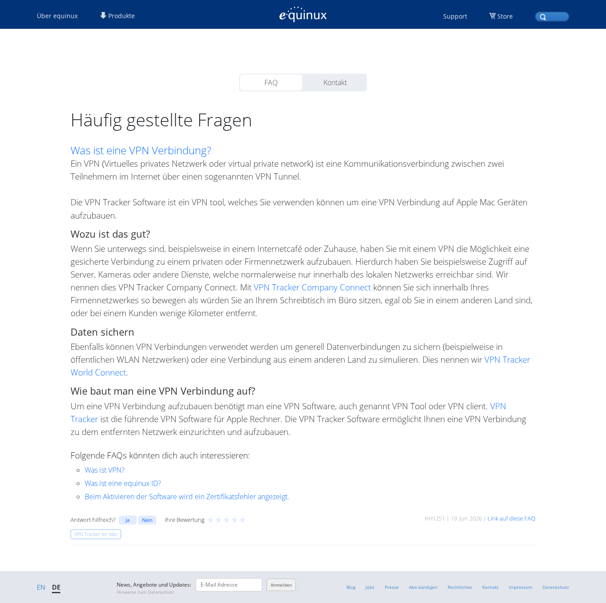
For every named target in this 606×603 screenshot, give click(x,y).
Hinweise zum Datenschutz (145, 592)
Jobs (370, 587)
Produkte (120, 16)
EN (41, 587)
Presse (392, 587)
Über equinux (57, 16)
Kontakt (335, 82)
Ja (128, 520)
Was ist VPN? (105, 470)
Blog (350, 587)
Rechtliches (460, 587)
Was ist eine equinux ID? (123, 483)
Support (455, 16)
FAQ (271, 82)
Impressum (520, 587)
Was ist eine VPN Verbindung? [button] (141, 150)
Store (505, 16)
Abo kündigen (423, 587)
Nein (147, 520)
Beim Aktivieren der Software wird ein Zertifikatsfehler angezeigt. (187, 496)
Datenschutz (556, 587)
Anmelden (281, 585)
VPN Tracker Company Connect (312, 287)
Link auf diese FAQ (511, 518)
